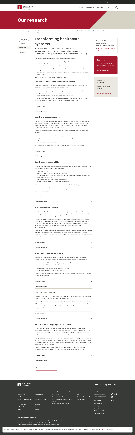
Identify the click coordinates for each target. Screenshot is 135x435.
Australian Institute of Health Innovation (84, 31)
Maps (110, 2)
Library (106, 2)
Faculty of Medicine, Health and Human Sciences (43, 31)
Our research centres (102, 31)
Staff (97, 2)
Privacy (103, 429)
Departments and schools (65, 31)
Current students (90, 2)
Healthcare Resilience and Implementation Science (31, 33)
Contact (115, 2)
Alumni (101, 2)
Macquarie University (23, 31)
